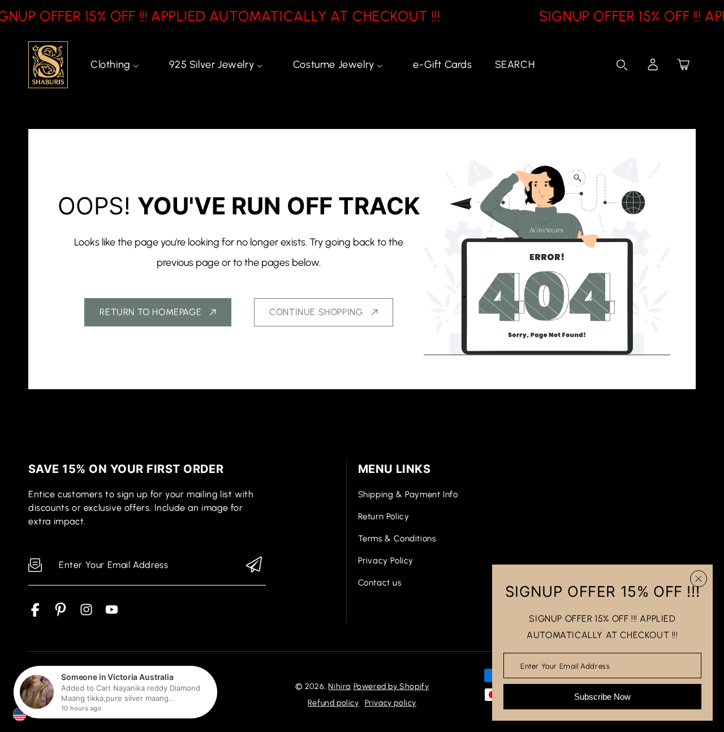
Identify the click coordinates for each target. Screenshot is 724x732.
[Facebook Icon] (35, 613)
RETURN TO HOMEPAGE (150, 312)
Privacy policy (390, 703)
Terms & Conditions (397, 538)
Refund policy (333, 703)
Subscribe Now (602, 696)
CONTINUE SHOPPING (316, 312)
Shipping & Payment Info (408, 494)
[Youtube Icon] (112, 613)
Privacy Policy (385, 561)
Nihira (339, 686)
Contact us (380, 583)
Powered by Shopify (391, 686)
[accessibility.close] (698, 578)
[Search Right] (622, 65)
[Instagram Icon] (86, 613)
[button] (683, 64)
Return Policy (384, 516)
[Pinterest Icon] (61, 613)
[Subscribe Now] (254, 565)
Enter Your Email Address (565, 665)
